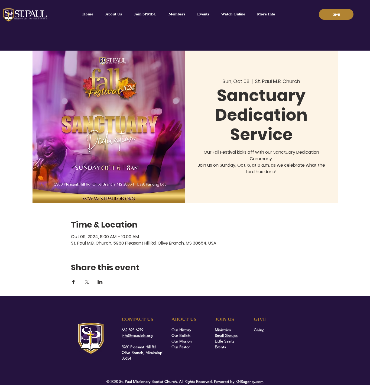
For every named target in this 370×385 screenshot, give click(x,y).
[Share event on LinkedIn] (100, 282)
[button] (177, 14)
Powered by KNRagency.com (239, 381)
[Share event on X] (86, 282)
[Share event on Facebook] (73, 282)
